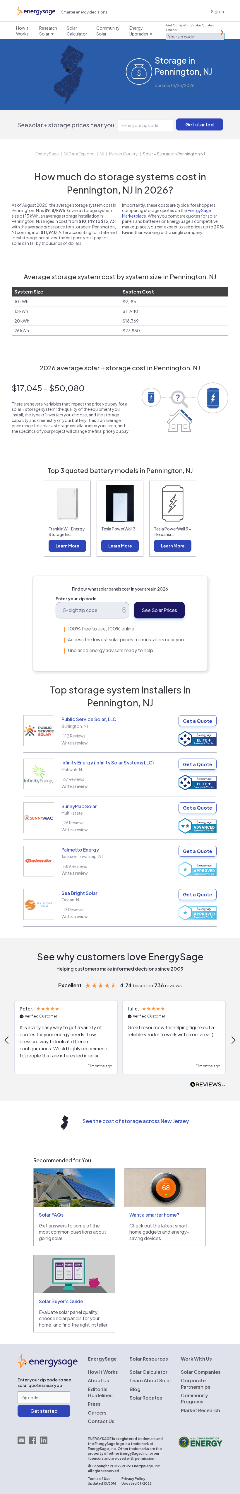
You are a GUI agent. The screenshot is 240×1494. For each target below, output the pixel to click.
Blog (135, 1389)
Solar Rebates (146, 1398)
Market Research (200, 1410)
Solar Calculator (148, 1372)
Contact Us (101, 1421)
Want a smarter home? (154, 1215)
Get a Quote (197, 721)
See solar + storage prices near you (65, 124)
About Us (98, 1380)
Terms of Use (99, 1478)
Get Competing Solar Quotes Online (190, 27)
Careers (97, 1413)
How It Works (103, 1372)
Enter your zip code (76, 598)
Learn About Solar (150, 1380)
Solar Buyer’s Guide (61, 1301)
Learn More (67, 545)
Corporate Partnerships (195, 1383)
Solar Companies (201, 1372)
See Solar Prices (159, 610)
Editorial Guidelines (100, 1392)
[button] (66, 1037)
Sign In (217, 11)
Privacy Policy (133, 1478)
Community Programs (194, 1398)
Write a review (74, 742)
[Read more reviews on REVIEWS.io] (207, 1085)
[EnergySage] (48, 1365)
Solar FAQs (51, 1215)
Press (94, 1404)
